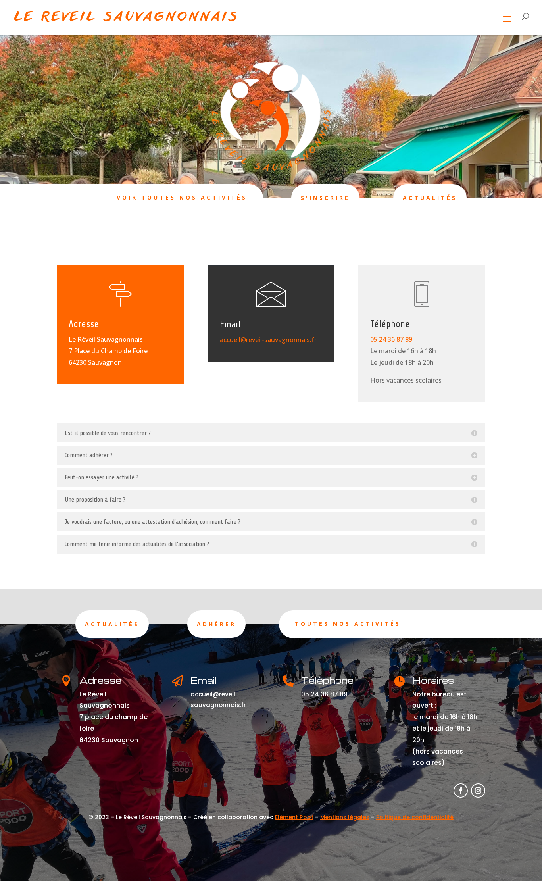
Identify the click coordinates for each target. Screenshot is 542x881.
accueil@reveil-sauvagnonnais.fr (268, 339)
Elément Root (294, 817)
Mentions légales (344, 817)
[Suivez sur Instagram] (478, 790)
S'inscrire (325, 198)
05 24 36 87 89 (391, 339)
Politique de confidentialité (415, 817)
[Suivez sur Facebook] (461, 790)
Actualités (430, 198)
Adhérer (216, 624)
